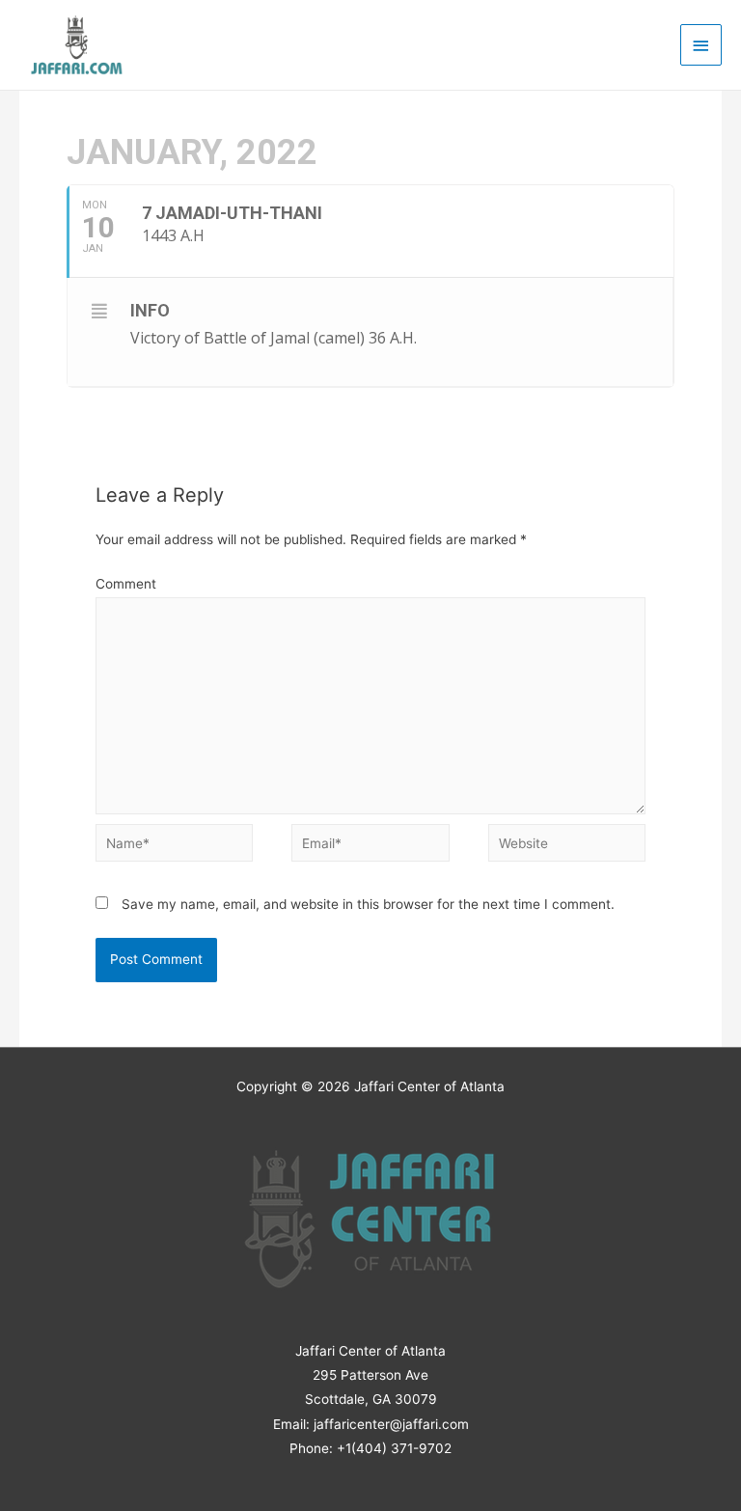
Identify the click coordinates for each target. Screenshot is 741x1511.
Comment (126, 583)
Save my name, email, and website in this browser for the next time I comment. (368, 904)
